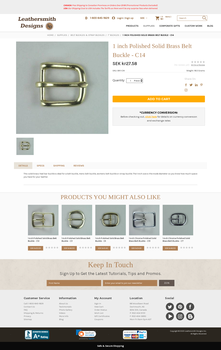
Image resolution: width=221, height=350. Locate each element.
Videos (62, 313)
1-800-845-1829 (99, 18)
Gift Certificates (102, 316)
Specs (40, 165)
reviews (79, 165)
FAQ (26, 310)
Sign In (97, 303)
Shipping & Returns (33, 313)
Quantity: (119, 80)
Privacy (27, 316)
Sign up (129, 18)
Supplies (149, 25)
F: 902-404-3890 (138, 316)
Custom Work (193, 25)
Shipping (58, 165)
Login (120, 18)
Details (23, 165)
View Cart (98, 306)
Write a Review (198, 65)
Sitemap (28, 319)
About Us (63, 303)
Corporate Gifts (169, 25)
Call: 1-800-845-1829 (33, 303)
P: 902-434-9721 (137, 313)
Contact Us (29, 306)
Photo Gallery (65, 310)
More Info (63, 316)
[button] (86, 334)
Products (132, 25)
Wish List (98, 313)
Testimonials (65, 306)
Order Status (100, 310)
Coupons (98, 319)
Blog (210, 25)
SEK (142, 18)
